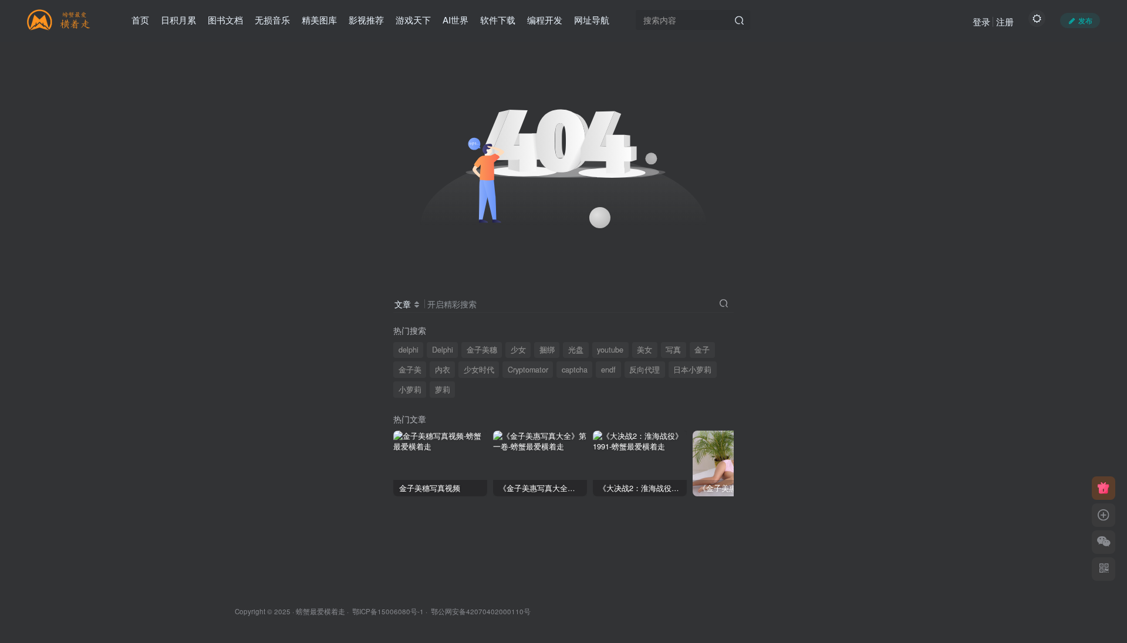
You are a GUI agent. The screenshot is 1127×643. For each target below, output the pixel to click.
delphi (409, 349)
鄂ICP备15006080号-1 (388, 611)
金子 (702, 349)
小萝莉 (410, 389)
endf (608, 369)
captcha (575, 369)
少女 (518, 349)
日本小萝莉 (692, 369)
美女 (644, 349)
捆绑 (547, 349)
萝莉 (442, 389)
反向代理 (644, 369)
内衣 (442, 369)
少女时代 (479, 369)
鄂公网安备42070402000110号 (481, 611)
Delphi (442, 349)
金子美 (410, 369)
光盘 (575, 349)
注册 (1005, 21)
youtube (610, 349)
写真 (673, 349)
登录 (981, 21)
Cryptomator (528, 369)
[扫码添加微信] (1103, 542)
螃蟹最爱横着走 (320, 611)
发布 (1085, 20)
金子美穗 (482, 349)
